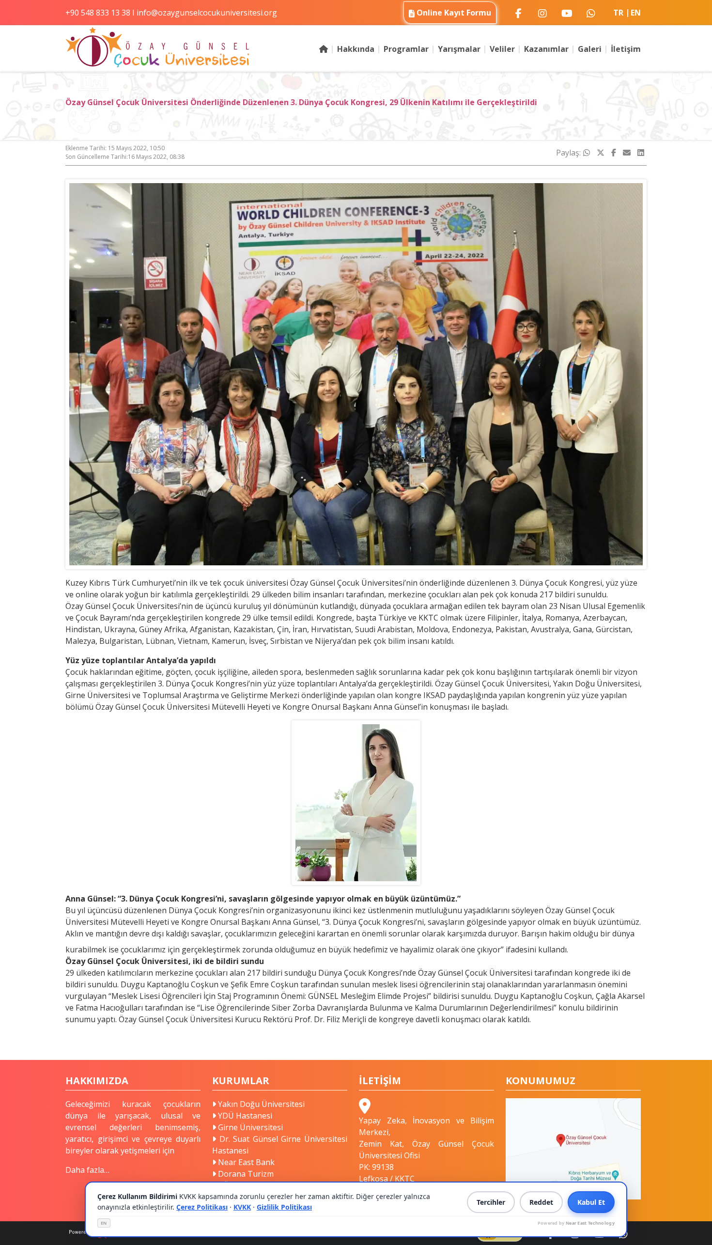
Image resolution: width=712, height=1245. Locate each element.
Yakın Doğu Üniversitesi (260, 1104)
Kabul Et (591, 1202)
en (636, 12)
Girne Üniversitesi (249, 1127)
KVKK (242, 1207)
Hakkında (355, 49)
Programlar (406, 49)
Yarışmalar (459, 49)
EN (104, 1223)
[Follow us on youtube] (566, 12)
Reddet (541, 1202)
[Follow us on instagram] (542, 12)
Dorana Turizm (245, 1173)
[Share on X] (600, 152)
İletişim (626, 49)
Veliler (502, 49)
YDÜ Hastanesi (244, 1115)
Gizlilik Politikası (284, 1207)
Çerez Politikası (202, 1207)
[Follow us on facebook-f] (518, 12)
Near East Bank (245, 1162)
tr (618, 12)
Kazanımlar (546, 49)
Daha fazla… (87, 1170)
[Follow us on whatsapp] (591, 12)
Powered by (576, 1223)
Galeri (590, 49)
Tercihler (491, 1202)
